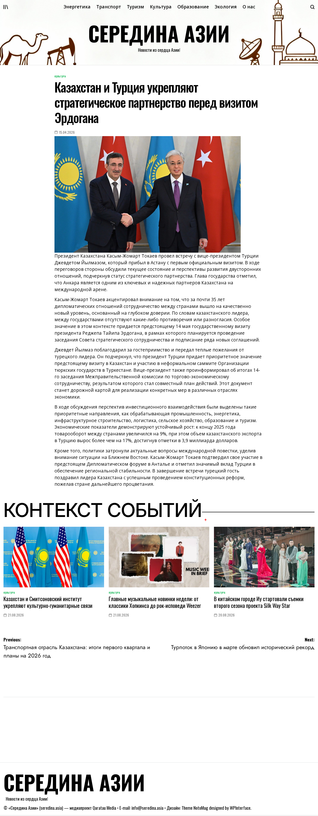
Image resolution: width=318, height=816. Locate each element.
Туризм (135, 7)
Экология (226, 7)
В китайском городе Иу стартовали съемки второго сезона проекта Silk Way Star (259, 602)
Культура (161, 7)
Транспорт (108, 7)
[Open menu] (5, 7)
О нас (249, 7)
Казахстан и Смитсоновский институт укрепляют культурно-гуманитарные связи (47, 602)
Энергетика (77, 7)
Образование (193, 7)
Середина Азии (159, 33)
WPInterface (240, 807)
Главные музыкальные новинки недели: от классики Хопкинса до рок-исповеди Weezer (155, 602)
